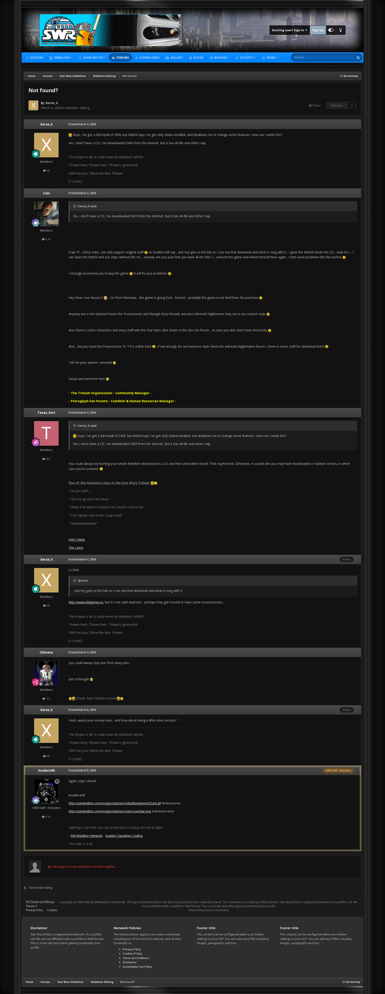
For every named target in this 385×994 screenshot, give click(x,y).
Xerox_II (51, 103)
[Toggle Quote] (75, 206)
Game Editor (93, 57)
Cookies (52, 910)
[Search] (358, 57)
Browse (220, 57)
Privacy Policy (34, 910)
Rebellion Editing (77, 108)
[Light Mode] (340, 30)
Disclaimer (130, 962)
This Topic (341, 57)
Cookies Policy (132, 953)
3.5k (48, 817)
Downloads (149, 57)
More (271, 57)
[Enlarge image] (70, 135)
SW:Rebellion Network (86, 836)
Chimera (46, 652)
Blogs (198, 57)
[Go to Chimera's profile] (46, 673)
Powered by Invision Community (208, 910)
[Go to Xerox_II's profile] (33, 105)
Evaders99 (46, 770)
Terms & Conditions (136, 958)
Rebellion (61, 57)
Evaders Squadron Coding (123, 836)
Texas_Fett (46, 412)
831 (48, 459)
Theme (30, 906)
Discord (36, 57)
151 (48, 699)
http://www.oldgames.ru (86, 602)
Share (316, 105)
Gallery (176, 57)
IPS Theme (32, 902)
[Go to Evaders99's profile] (46, 791)
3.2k (48, 239)
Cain (46, 193)
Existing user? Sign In (288, 30)
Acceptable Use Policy (137, 967)
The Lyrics (76, 547)
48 (48, 170)
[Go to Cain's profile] (46, 214)
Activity (246, 57)
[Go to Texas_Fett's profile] (46, 433)
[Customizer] (331, 30)
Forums (122, 57)
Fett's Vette (77, 539)
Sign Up (318, 30)
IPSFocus (48, 902)
